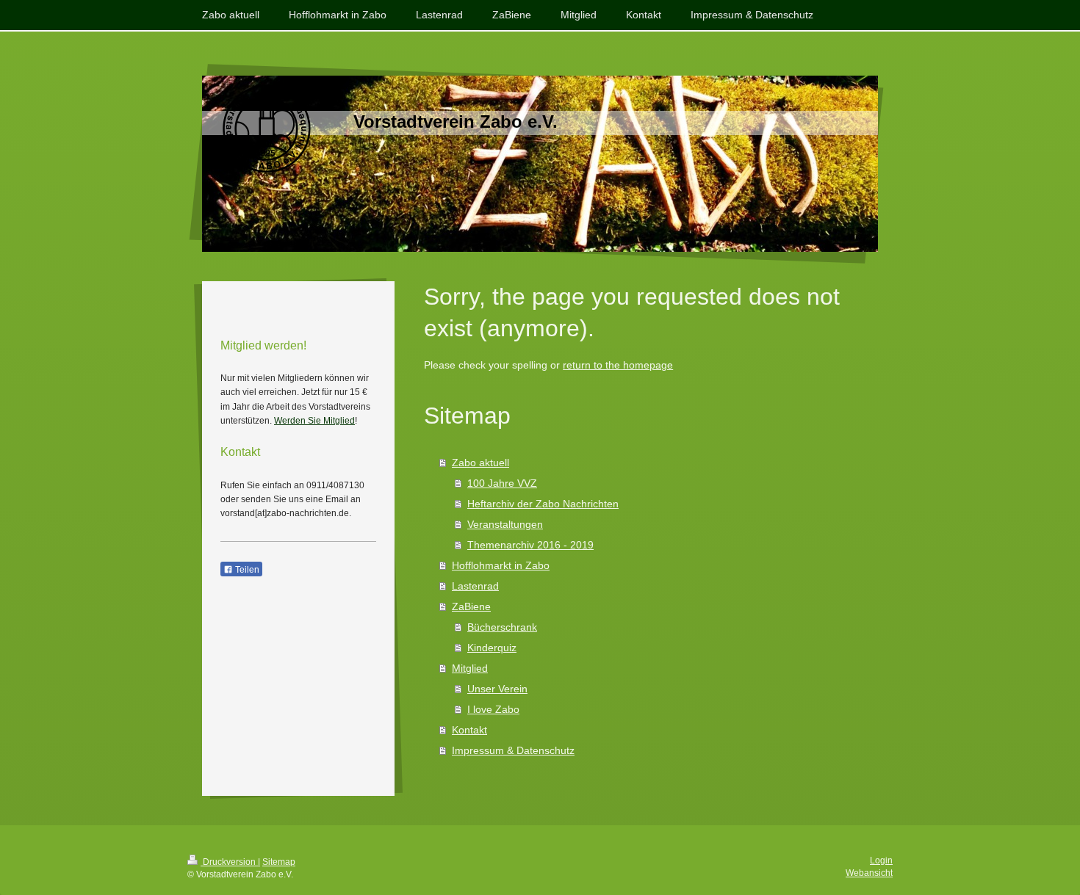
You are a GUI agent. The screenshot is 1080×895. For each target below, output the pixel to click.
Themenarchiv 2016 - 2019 (530, 545)
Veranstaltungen (505, 524)
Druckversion (229, 862)
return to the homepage (618, 365)
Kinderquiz (491, 647)
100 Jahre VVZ (502, 483)
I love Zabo (493, 709)
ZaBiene (471, 606)
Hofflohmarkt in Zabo (501, 565)
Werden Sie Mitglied (314, 421)
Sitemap (278, 862)
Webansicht (869, 873)
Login (881, 860)
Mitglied (470, 668)
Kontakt (469, 730)
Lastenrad (475, 586)
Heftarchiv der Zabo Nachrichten (543, 504)
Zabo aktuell (480, 462)
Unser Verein (497, 689)
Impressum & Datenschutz (513, 750)
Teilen (246, 570)
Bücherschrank (502, 627)
